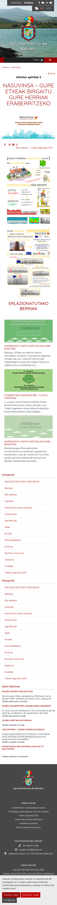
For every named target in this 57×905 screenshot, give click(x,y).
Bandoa (9, 488)
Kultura (9, 546)
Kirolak (8, 533)
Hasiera (5, 67)
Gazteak (9, 501)
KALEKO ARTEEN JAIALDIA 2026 (28, 870)
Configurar (9, 900)
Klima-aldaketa (13, 540)
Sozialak (9, 566)
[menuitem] (16, 3)
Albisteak (16, 67)
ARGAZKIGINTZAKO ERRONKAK (22, 481)
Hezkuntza (11, 514)
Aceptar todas (11, 895)
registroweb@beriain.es (30, 849)
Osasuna (9, 559)
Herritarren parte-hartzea (18, 507)
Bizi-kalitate (22, 148)
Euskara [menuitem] (28, 2)
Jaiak (7, 527)
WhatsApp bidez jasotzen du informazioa (29, 811)
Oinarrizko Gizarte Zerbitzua (28, 819)
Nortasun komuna (14, 553)
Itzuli (52, 73)
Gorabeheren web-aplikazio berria (28, 808)
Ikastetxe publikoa (28, 823)
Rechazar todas (30, 895)
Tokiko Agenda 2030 (42, 148)
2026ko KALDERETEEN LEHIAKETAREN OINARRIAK (28, 874)
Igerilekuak (11, 520)
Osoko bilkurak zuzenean (28, 827)
